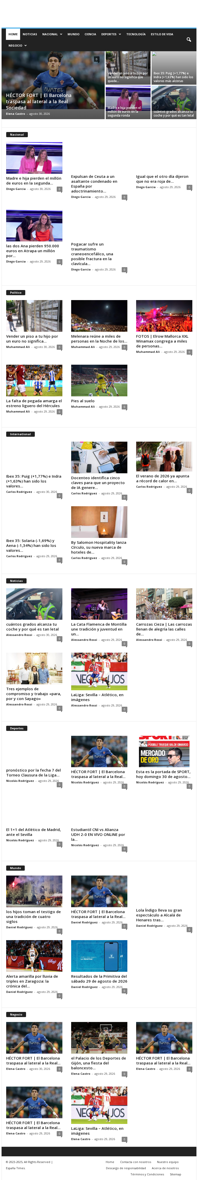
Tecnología (136, 34)
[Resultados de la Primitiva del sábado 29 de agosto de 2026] (99, 956)
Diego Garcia (16, 189)
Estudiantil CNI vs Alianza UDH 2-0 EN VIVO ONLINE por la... (98, 834)
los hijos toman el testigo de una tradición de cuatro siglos (33, 916)
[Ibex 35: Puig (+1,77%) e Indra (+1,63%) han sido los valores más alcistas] (174, 68)
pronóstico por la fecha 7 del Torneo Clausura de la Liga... (33, 772)
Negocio (15, 45)
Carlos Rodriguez (19, 492)
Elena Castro (15, 114)
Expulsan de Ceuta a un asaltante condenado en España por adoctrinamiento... (94, 184)
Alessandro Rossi (19, 635)
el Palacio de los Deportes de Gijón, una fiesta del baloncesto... (98, 1062)
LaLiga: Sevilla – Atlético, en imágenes (97, 697)
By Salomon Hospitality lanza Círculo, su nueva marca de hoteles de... (98, 547)
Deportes (109, 34)
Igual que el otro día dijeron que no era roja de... (162, 179)
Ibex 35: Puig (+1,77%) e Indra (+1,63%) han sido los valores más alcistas (173, 77)
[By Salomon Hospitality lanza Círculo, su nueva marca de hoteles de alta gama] (99, 522)
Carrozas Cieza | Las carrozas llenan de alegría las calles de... (164, 629)
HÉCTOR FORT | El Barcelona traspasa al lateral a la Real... (98, 774)
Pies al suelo (83, 400)
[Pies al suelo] (99, 380)
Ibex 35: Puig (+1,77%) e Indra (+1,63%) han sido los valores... (33, 481)
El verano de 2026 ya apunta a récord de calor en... (162, 478)
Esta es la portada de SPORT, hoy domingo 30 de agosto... (163, 774)
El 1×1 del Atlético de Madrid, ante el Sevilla (33, 832)
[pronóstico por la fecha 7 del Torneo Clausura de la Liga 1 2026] (34, 751)
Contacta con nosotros (135, 1162)
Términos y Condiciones (147, 1174)
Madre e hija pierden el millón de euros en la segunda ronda (124, 112)
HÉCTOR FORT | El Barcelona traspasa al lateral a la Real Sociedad (39, 101)
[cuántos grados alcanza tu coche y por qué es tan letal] (174, 98)
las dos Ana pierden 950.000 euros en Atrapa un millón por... (32, 250)
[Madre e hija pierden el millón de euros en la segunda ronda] (128, 98)
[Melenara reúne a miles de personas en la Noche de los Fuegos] (99, 316)
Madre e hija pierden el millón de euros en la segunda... (33, 181)
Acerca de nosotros (165, 1168)
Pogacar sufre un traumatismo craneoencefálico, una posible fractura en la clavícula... (92, 253)
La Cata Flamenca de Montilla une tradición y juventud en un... (99, 629)
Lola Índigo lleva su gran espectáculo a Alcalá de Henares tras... (159, 914)
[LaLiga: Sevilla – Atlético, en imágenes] (99, 671)
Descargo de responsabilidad (126, 1168)
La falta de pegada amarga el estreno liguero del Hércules (34, 403)
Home (13, 34)
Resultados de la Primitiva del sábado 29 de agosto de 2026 (99, 979)
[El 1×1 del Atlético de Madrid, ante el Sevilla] (34, 810)
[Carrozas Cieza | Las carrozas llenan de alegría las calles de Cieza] (164, 604)
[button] (188, 40)
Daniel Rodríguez (19, 927)
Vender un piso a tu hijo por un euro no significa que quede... (128, 77)
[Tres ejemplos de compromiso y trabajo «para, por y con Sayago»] (34, 668)
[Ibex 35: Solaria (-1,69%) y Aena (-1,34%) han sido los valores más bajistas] (34, 521)
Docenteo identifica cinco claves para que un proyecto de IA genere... (98, 482)
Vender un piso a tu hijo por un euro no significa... (32, 339)
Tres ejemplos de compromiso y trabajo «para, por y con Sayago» (33, 693)
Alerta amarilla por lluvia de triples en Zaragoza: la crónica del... (32, 981)
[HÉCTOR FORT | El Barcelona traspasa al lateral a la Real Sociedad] (53, 80)
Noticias (30, 34)
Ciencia (90, 34)
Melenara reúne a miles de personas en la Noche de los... (99, 339)
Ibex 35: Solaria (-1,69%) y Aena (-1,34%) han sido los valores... (31, 545)
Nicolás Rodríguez (20, 781)
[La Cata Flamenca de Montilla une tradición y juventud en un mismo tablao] (99, 604)
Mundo (73, 34)
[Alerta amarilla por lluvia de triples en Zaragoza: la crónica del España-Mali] (34, 956)
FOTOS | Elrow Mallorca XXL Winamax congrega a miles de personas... (162, 341)
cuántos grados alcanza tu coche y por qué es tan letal (174, 113)
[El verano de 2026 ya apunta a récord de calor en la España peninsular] (164, 456)
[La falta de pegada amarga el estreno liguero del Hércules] (34, 380)
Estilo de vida (162, 34)
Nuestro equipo (168, 1162)
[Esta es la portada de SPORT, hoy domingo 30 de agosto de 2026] (164, 751)
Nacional (50, 34)
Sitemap (175, 1174)
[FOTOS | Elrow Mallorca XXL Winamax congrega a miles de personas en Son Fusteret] (164, 316)
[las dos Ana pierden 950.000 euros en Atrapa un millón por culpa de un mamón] (34, 225)
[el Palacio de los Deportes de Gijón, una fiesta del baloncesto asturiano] (99, 1038)
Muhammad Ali (18, 347)
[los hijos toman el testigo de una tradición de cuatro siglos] (34, 891)
